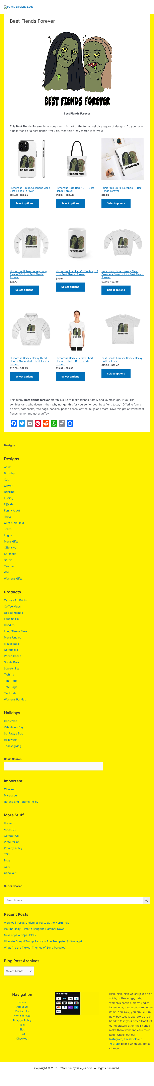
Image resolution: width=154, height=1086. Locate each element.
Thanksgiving (12, 746)
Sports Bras (11, 662)
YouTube (114, 1043)
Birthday (9, 473)
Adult (7, 467)
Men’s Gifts (11, 541)
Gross (7, 516)
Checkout (10, 789)
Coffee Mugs (12, 606)
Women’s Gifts (13, 578)
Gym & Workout (14, 522)
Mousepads (11, 643)
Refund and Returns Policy (21, 801)
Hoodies (9, 625)
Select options (24, 203)
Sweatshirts (11, 668)
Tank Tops (10, 680)
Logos (8, 535)
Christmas (10, 721)
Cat (6, 479)
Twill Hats (10, 693)
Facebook (130, 1039)
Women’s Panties (15, 699)
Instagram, (116, 1039)
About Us (10, 829)
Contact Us (11, 835)
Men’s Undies (12, 637)
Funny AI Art (12, 510)
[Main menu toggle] (146, 7)
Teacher (9, 566)
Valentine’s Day (14, 727)
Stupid (8, 560)
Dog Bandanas (13, 612)
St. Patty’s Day (13, 733)
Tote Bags (10, 687)
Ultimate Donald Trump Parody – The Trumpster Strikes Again (43, 941)
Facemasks (11, 618)
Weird (7, 572)
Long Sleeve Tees (15, 631)
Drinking (9, 491)
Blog (7, 860)
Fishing (8, 498)
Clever (8, 485)
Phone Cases (12, 656)
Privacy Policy (13, 848)
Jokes (7, 529)
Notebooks (11, 649)
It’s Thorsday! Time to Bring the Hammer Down (34, 928)
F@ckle (8, 504)
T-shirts (9, 674)
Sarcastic (10, 553)
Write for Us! (12, 842)
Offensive (10, 547)
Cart (7, 866)
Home (8, 823)
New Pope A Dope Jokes (20, 935)
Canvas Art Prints (15, 600)
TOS (7, 854)
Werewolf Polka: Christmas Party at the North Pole (36, 922)
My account (11, 795)
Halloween (10, 739)
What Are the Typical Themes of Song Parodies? (35, 947)
